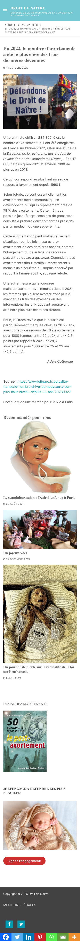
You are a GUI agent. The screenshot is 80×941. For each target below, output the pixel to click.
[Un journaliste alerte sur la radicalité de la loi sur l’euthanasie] (40, 614)
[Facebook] (9, 924)
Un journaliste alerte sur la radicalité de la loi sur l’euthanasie (38, 669)
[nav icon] (5, 10)
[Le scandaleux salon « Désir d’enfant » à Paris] (40, 456)
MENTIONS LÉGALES (19, 905)
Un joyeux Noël (15, 552)
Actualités (30, 25)
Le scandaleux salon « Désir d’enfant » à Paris (39, 497)
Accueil (10, 25)
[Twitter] (21, 924)
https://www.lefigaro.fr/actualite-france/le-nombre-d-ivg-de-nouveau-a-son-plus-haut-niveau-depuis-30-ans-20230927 (37, 386)
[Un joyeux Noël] (40, 529)
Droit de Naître (27, 8)
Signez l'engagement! (24, 861)
